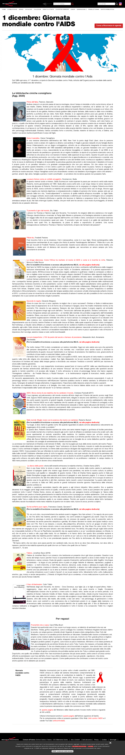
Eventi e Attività (48, 9)
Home (4, 9)
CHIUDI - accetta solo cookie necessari (62, 751)
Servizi (21, 9)
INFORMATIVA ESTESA (79, 746)
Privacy (96, 740)
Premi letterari (93, 9)
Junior (72, 9)
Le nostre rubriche (62, 9)
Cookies (104, 740)
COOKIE (90, 746)
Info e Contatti (75, 740)
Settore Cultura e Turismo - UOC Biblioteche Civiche (52, 740)
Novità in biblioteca (107, 9)
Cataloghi (28, 9)
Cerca (72, 4)
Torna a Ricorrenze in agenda (108, 26)
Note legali (113, 740)
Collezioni (37, 9)
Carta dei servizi (87, 740)
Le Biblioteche (12, 9)
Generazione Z (82, 9)
